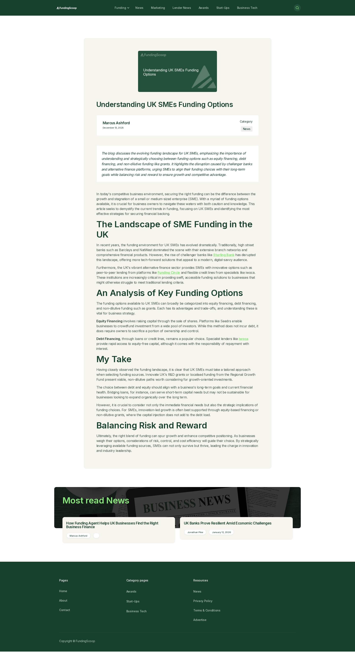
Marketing (158, 7)
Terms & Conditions (206, 610)
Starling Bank (223, 255)
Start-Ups (222, 7)
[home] (66, 8)
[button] (120, 7)
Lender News (182, 7)
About (63, 600)
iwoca (243, 339)
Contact (64, 610)
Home (63, 591)
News (139, 7)
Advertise (199, 620)
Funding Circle (169, 272)
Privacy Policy (202, 601)
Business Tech (247, 7)
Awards (204, 7)
